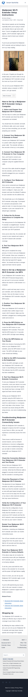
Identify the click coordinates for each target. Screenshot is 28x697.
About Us (7, 687)
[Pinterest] (3, 682)
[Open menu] (25, 3)
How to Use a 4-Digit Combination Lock (12, 663)
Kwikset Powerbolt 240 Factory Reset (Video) (13, 661)
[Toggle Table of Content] (13, 95)
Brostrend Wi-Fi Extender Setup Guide (6, 643)
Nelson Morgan (7, 18)
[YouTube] (6, 682)
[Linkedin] (9, 682)
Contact (12, 687)
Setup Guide (20, 20)
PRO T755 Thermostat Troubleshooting (21, 643)
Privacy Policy (18, 687)
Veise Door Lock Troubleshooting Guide (12, 665)
